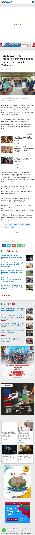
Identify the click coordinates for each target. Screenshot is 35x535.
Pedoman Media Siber (20, 531)
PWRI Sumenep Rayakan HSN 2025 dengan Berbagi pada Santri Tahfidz (12, 309)
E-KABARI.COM (16, 105)
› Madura (7, 51)
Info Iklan (22, 529)
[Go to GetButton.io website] (4, 533)
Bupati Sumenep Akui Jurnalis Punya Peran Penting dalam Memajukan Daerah (12, 325)
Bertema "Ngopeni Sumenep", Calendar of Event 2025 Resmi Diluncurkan (10, 340)
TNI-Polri (11, 227)
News (15, 224)
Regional (4, 227)
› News (10, 51)
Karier (17, 529)
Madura (9, 224)
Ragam (28, 224)
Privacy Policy (28, 529)
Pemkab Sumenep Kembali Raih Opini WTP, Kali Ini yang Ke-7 (12, 331)
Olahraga (21, 224)
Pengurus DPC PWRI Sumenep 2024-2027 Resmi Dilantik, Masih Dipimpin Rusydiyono (12, 317)
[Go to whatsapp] (4, 530)
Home (2, 51)
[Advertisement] (17, 24)
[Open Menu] (33, 2)
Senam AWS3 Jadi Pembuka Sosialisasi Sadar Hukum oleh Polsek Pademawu (17, 60)
